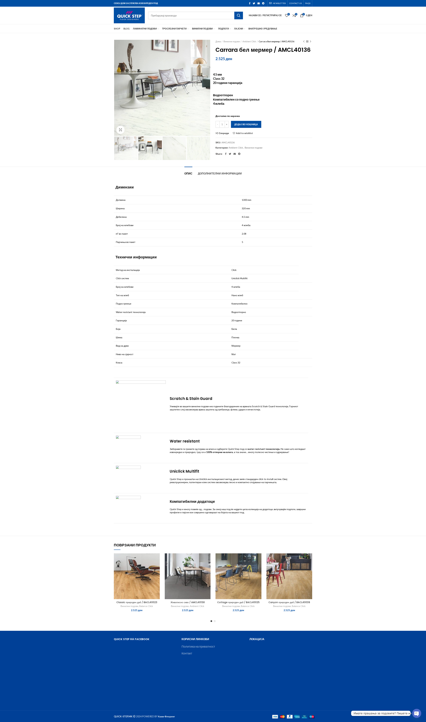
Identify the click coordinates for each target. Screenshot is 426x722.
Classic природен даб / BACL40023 (136, 602)
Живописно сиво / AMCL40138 (188, 602)
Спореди (224, 133)
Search (238, 15)
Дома (218, 41)
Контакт (187, 653)
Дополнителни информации (220, 173)
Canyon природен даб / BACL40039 (289, 602)
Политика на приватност (198, 646)
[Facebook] (250, 3)
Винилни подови (231, 41)
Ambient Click (249, 41)
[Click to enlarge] (120, 130)
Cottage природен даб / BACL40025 (238, 602)
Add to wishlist (244, 133)
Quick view (157, 574)
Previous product (304, 41)
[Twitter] (254, 3)
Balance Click (146, 606)
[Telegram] (263, 3)
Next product (310, 41)
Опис (188, 173)
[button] (157, 566)
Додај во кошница (246, 124)
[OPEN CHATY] (416, 710)
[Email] (258, 3)
